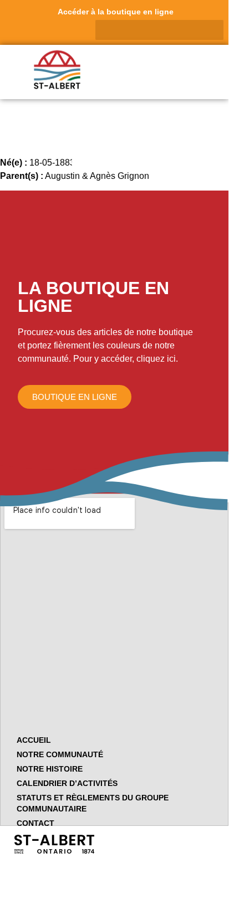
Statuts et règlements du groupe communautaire (93, 803)
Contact (35, 823)
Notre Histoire (50, 768)
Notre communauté (60, 754)
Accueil (34, 740)
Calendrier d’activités (67, 783)
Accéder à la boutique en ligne (116, 11)
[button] (214, 68)
